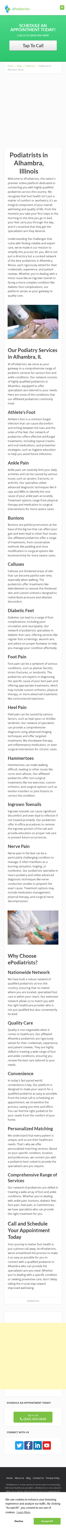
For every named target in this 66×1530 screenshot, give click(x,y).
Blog (28, 1478)
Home (9, 1478)
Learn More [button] (23, 1512)
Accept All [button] (47, 1521)
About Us (19, 1478)
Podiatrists (33, 1300)
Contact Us (38, 1478)
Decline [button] (19, 1521)
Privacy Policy (53, 1478)
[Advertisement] (33, 108)
